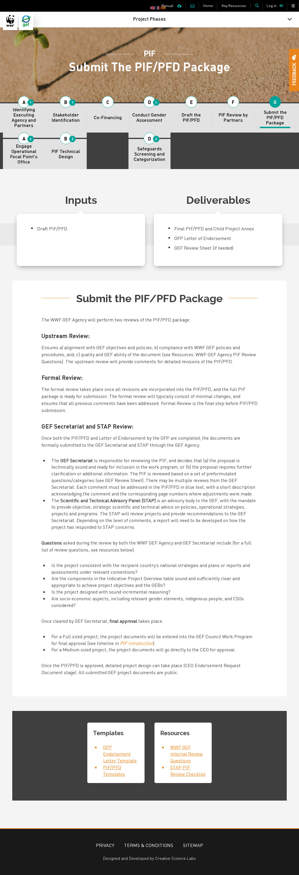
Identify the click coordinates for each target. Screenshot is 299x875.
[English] (153, 7)
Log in (272, 6)
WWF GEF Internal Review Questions (186, 753)
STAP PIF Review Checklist (188, 770)
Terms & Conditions (148, 845)
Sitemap (193, 845)
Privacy (105, 845)
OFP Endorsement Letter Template (120, 753)
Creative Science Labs (175, 858)
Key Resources (234, 6)
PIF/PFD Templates (114, 770)
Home (208, 6)
